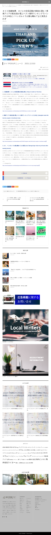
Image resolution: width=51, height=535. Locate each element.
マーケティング (35, 456)
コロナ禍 (32, 450)
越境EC (24, 462)
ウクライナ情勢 (44, 447)
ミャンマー (41, 456)
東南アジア (24, 459)
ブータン (16, 456)
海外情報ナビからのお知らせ (40, 499)
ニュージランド (25, 453)
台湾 (8, 459)
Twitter (37, 507)
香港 (32, 462)
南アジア (32, 191)
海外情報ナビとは (38, 498)
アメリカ (24, 447)
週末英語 (27, 462)
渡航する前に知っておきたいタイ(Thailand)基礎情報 (22, 82)
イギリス (29, 447)
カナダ (17, 450)
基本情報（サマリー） (14, 459)
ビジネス (37, 453)
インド (33, 447)
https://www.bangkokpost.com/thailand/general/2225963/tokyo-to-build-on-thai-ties (19, 110)
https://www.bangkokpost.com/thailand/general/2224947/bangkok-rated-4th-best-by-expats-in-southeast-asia (24, 141)
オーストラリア (12, 450)
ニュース (29, 191)
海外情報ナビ (25, 2)
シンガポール (38, 450)
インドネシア (39, 447)
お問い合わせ (37, 504)
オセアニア (22, 510)
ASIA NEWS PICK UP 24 (22, 191)
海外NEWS (28, 501)
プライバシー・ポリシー (40, 501)
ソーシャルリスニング (10, 453)
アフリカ (21, 512)
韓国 (30, 462)
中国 (45, 456)
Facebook (37, 509)
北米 (21, 507)
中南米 (21, 508)
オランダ (7, 450)
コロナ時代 (27, 450)
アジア (20, 447)
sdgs (17, 447)
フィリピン (11, 456)
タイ (6, 191)
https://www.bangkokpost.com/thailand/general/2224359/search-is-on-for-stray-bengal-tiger (21, 165)
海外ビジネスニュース (10, 191)
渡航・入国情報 (19, 462)
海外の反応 (32, 459)
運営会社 (37, 502)
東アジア (20, 459)
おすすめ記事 (25, 472)
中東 (21, 505)
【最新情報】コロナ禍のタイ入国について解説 (21, 73)
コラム (21, 450)
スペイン (44, 450)
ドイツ (21, 453)
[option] (10, 479)
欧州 (28, 459)
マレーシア (27, 456)
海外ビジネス (37, 191)
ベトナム (21, 456)
